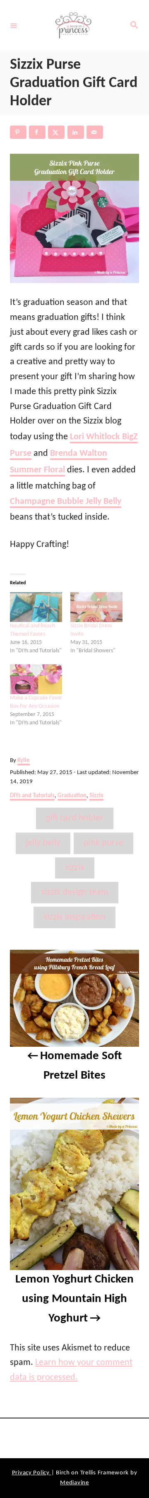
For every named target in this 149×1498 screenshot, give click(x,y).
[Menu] (13, 25)
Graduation (72, 796)
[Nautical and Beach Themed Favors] (36, 607)
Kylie (23, 760)
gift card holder (74, 818)
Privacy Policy (31, 1473)
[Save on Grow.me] (114, 132)
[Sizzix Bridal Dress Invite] (96, 607)
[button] (74, 218)
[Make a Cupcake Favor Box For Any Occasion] (36, 679)
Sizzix (96, 796)
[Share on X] (56, 132)
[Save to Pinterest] (18, 132)
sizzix (74, 868)
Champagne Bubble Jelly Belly (65, 501)
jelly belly (43, 843)
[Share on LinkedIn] (75, 132)
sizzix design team (74, 892)
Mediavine (74, 1483)
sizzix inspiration (74, 917)
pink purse (103, 843)
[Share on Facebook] (37, 132)
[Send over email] (95, 132)
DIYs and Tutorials (32, 796)
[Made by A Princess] (73, 25)
